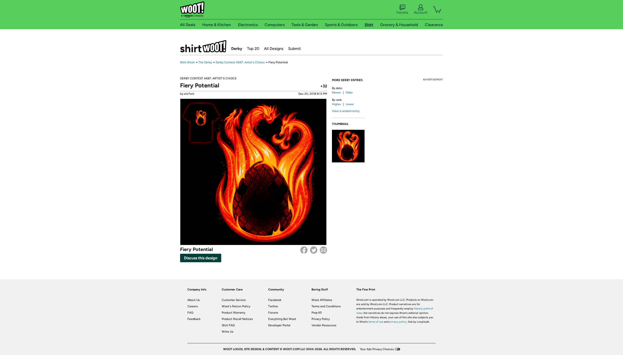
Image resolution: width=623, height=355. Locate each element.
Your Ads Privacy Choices (377, 349)
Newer (336, 92)
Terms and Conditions (326, 306)
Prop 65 (317, 312)
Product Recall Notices (237, 319)
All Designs (273, 48)
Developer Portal (279, 325)
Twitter (313, 250)
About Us (193, 300)
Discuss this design (200, 258)
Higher (336, 104)
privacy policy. (398, 321)
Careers (192, 306)
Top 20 (253, 48)
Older (349, 92)
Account (420, 12)
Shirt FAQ (228, 325)
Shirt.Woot (203, 46)
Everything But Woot (282, 319)
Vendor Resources (324, 325)
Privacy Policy (321, 319)
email (323, 250)
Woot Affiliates (322, 300)
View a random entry (345, 111)
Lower (350, 104)
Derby (236, 48)
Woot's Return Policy (236, 306)
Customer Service (234, 300)
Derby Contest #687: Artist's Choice (240, 62)
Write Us (227, 331)
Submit (294, 48)
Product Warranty (233, 312)
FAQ (190, 312)
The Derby (205, 62)
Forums (402, 12)
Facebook (304, 250)
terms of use (375, 321)
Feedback (194, 319)
